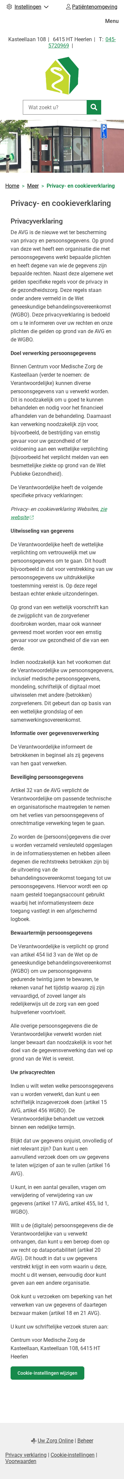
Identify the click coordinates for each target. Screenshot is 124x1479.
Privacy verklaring (26, 1455)
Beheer (85, 1440)
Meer (33, 186)
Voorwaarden (20, 1461)
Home (12, 186)
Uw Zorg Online (55, 1440)
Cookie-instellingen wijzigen (47, 1373)
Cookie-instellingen (73, 1455)
